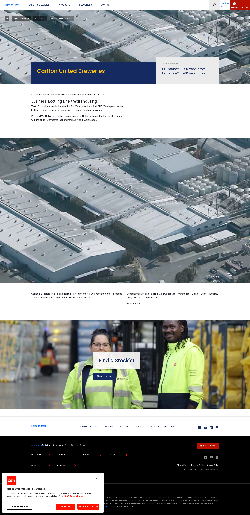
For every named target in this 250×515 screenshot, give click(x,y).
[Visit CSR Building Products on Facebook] (205, 457)
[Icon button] (214, 5)
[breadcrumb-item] (7, 18)
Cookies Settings (19, 506)
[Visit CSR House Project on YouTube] (211, 457)
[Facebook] (199, 427)
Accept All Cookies (88, 506)
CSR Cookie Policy (74, 496)
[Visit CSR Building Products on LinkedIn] (217, 457)
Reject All (65, 506)
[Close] (97, 478)
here (105, 506)
